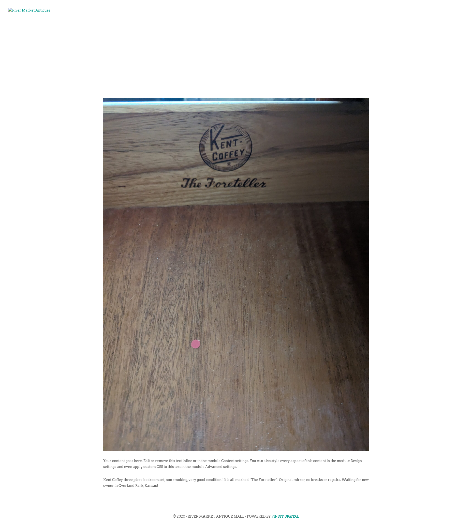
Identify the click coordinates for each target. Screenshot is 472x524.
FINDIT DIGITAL (285, 516)
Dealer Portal (441, 26)
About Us (302, 26)
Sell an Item (359, 26)
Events (328, 26)
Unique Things (399, 26)
